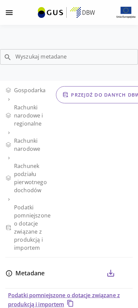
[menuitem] (66, 12)
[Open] (7, 57)
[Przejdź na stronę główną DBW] (66, 12)
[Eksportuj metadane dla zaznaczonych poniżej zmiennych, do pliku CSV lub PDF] (110, 273)
